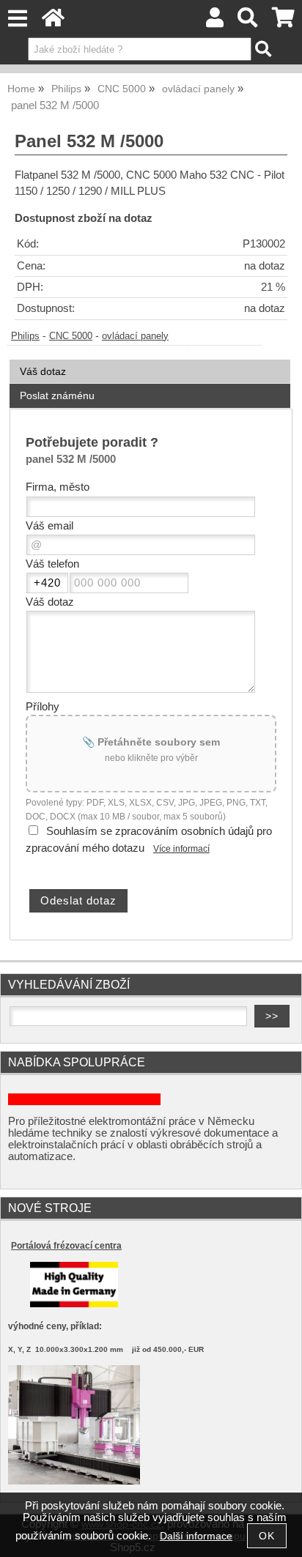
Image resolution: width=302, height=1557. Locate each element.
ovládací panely (135, 336)
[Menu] (17, 18)
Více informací (181, 849)
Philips (25, 336)
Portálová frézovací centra (66, 1246)
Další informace (196, 1536)
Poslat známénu (57, 395)
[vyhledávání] (248, 21)
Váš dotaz (43, 371)
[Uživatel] (215, 21)
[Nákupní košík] (283, 21)
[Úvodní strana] (53, 21)
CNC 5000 (70, 336)
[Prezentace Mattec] (74, 1481)
